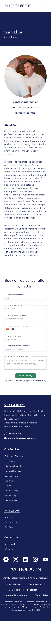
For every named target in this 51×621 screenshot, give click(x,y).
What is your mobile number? (18, 326)
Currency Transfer (12, 475)
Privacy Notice (13, 584)
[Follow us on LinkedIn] (25, 559)
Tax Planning (10, 495)
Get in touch (10, 543)
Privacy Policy (41, 380)
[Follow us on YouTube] (45, 559)
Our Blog (9, 527)
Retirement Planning (14, 456)
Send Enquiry (25, 375)
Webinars (9, 548)
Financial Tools (11, 500)
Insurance (9, 485)
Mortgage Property (13, 465)
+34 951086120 (15, 433)
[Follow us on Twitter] (15, 559)
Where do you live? (15, 336)
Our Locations (11, 522)
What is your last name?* (17, 305)
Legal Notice (33, 589)
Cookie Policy (34, 584)
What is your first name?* (17, 294)
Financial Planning (13, 470)
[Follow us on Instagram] (35, 559)
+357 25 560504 (29, 113)
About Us (9, 517)
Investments (10, 461)
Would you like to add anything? (19, 356)
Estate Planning (11, 490)
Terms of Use (41, 595)
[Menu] (44, 6)
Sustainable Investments (16, 595)
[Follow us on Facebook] (6, 559)
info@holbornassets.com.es (21, 437)
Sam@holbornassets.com (28, 107)
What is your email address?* (18, 315)
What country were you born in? (19, 345)
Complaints (14, 589)
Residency (9, 480)
